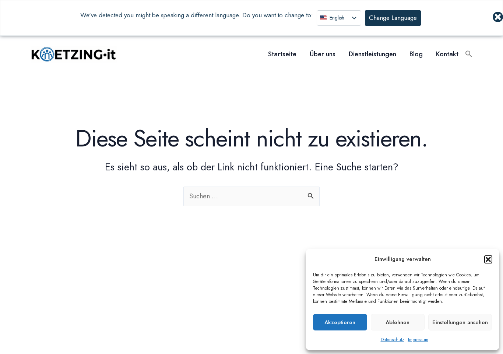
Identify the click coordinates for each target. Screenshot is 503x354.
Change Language (393, 17)
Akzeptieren (339, 322)
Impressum (418, 339)
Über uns (322, 54)
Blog (416, 54)
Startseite (282, 54)
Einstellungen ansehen (460, 322)
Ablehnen (397, 322)
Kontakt (447, 54)
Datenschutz (392, 339)
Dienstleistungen (372, 54)
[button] (488, 259)
